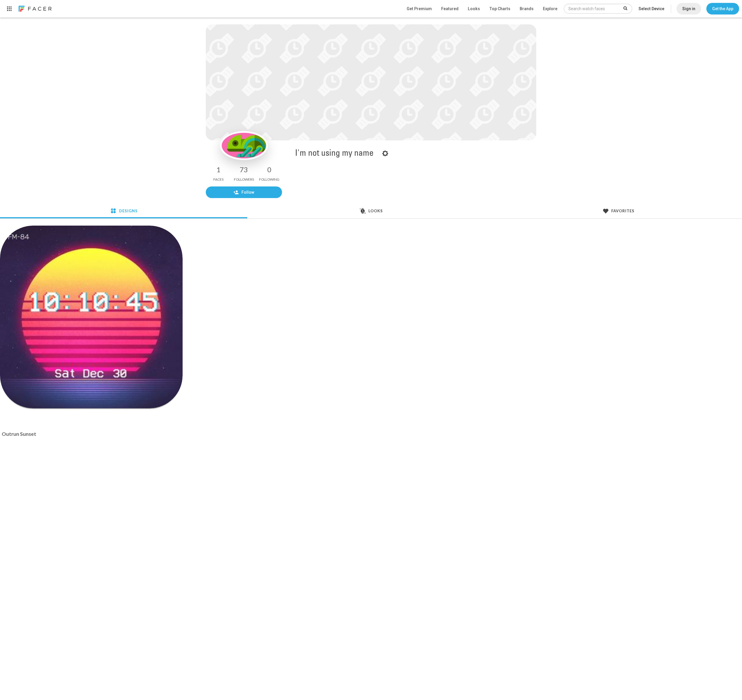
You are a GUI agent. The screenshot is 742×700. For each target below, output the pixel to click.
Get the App (722, 8)
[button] (722, 8)
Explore (550, 8)
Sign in (688, 8)
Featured (450, 8)
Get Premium (419, 8)
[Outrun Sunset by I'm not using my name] (91, 317)
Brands (527, 8)
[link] (35, 8)
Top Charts (499, 8)
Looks (474, 8)
